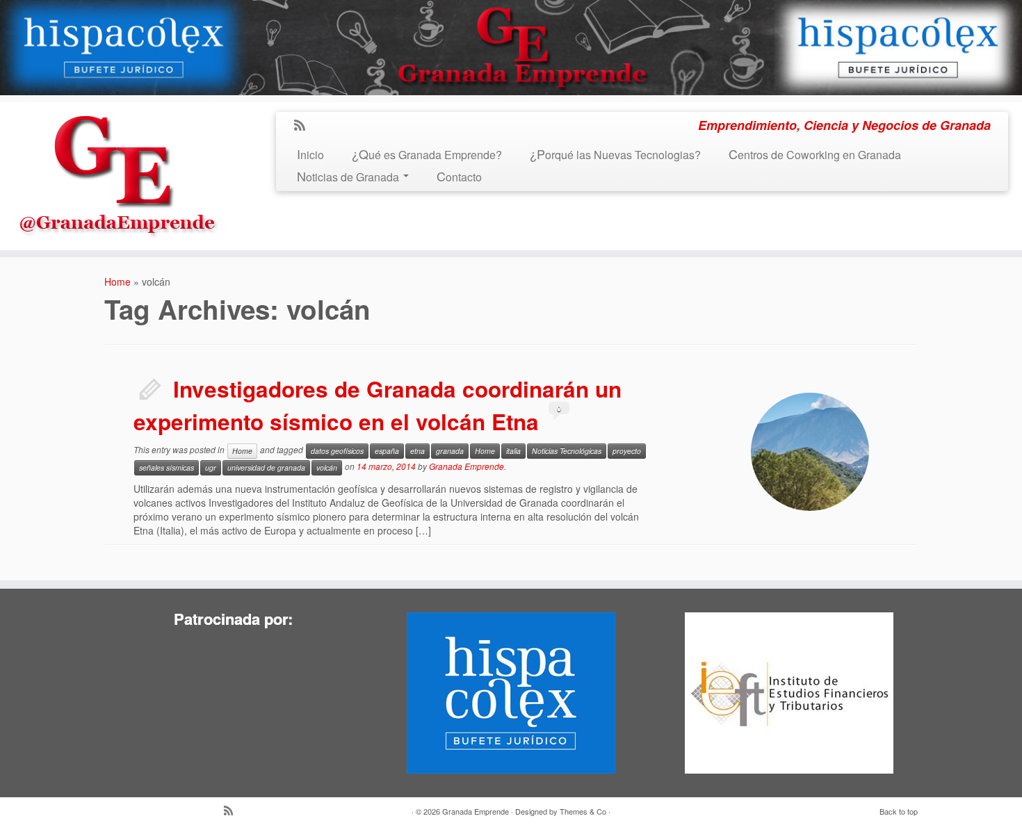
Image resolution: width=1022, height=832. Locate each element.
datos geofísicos (337, 451)
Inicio (310, 155)
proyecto (627, 451)
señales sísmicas (166, 467)
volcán (326, 467)
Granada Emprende (466, 466)
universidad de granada (266, 467)
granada (450, 451)
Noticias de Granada (349, 177)
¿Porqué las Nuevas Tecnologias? (615, 155)
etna (417, 451)
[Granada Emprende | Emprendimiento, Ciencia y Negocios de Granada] (118, 172)
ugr (210, 467)
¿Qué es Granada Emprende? (427, 155)
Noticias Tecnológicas (566, 451)
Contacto (459, 177)
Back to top (898, 811)
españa (387, 451)
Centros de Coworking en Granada (815, 155)
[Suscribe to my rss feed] (304, 126)
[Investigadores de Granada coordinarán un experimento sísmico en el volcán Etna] (810, 451)
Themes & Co (583, 811)
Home (117, 281)
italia (513, 451)
